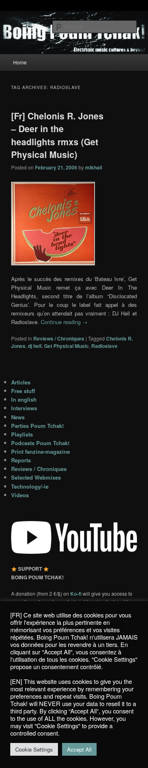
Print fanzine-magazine (40, 451)
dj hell (35, 346)
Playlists (22, 434)
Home (20, 62)
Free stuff (23, 391)
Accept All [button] (79, 749)
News (18, 417)
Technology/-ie (30, 486)
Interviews (24, 408)
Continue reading (64, 322)
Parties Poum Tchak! (37, 426)
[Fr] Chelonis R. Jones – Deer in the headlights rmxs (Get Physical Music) (57, 135)
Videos (20, 495)
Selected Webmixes (36, 477)
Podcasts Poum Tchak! (40, 443)
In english (24, 399)
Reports (21, 460)
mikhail (93, 167)
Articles (20, 382)
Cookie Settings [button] (34, 749)
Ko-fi (76, 593)
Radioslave (104, 346)
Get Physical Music (66, 346)
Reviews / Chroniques (58, 338)
